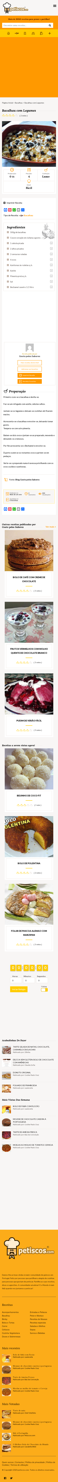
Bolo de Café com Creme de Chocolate (29, 579)
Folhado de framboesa (25, 1085)
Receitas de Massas (38, 1319)
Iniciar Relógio (18, 989)
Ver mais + (51, 526)
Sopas (32, 1329)
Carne (4, 1326)
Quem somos (7, 1462)
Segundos (41, 976)
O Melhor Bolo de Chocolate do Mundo (31, 1444)
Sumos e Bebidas (37, 1333)
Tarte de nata (19, 1411)
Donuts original (22, 1072)
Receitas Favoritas (29, 381)
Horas (15, 976)
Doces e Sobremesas (11, 1336)
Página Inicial (7, 103)
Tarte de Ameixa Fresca (25, 1132)
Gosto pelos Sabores (29, 356)
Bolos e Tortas (8, 1322)
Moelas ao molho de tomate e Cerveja (33, 1145)
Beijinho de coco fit (29, 795)
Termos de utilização (19, 1465)
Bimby (4, 1319)
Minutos (27, 976)
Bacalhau (19, 103)
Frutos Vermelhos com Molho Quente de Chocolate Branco (29, 651)
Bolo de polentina (29, 863)
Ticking (44, 987)
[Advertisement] (29, 67)
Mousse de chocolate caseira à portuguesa (29, 1120)
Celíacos (5, 1329)
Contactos (19, 1462)
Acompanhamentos (10, 1312)
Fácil (29, 188)
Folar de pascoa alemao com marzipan (29, 933)
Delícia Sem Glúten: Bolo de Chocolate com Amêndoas (33, 1061)
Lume (46, 176)
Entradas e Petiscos (38, 1312)
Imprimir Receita (14, 202)
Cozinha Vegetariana (11, 1333)
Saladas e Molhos (37, 1326)
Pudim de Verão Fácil (29, 720)
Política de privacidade (35, 1462)
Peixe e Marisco (37, 1315)
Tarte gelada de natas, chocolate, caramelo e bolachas (31, 1048)
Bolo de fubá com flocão (26, 1106)
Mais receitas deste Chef (30, 363)
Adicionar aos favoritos (29, 369)
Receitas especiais (38, 1322)
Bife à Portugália (20, 1433)
